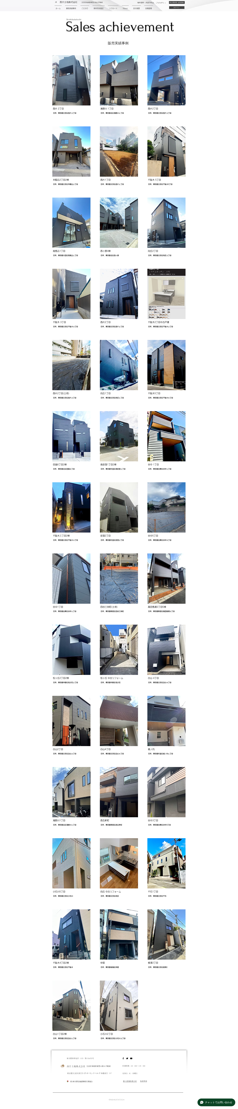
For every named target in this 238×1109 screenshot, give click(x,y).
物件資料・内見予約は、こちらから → (151, 3)
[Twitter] (127, 1058)
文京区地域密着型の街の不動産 (98, 1066)
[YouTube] (131, 1058)
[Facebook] (123, 1058)
